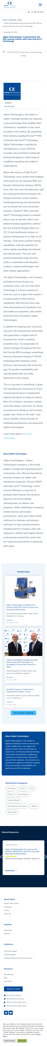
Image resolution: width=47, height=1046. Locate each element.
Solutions (8, 924)
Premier (10, 794)
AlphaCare (8, 944)
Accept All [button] (22, 1041)
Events (22, 788)
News (20, 20)
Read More (9, 620)
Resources (12, 20)
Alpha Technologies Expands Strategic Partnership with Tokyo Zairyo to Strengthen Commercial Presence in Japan (22, 663)
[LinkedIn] (6, 1013)
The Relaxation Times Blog (16, 806)
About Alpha (9, 899)
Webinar (34, 806)
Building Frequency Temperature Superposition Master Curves (19, 690)
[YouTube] (11, 1013)
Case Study (11, 788)
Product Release (13, 800)
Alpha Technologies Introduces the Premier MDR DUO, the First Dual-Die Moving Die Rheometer (22, 607)
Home (5, 20)
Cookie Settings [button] (9, 1041)
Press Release (23, 794)
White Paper (11, 812)
